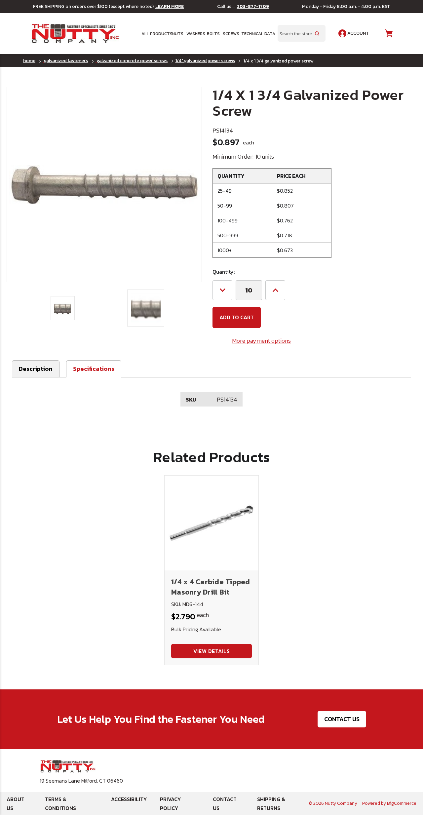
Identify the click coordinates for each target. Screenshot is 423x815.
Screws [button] (230, 33)
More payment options (261, 340)
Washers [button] (194, 33)
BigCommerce (401, 803)
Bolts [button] (212, 33)
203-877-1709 (253, 6)
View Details (211, 651)
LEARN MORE (169, 6)
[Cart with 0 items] (388, 33)
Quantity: (223, 272)
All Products (154, 33)
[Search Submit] (317, 33)
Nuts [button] (177, 33)
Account (357, 33)
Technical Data (255, 33)
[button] (93, 368)
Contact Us (342, 719)
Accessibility (129, 799)
